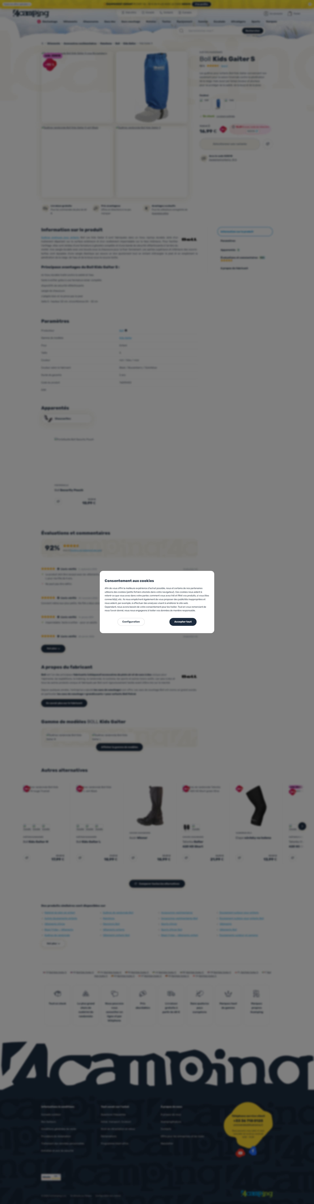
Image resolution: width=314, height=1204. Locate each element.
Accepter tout (183, 621)
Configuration (131, 621)
